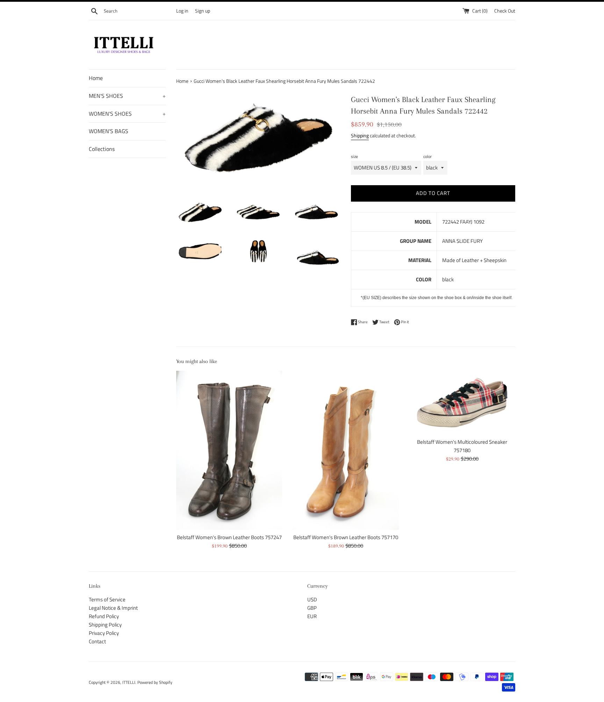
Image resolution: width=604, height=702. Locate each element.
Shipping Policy (105, 625)
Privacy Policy (104, 633)
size (354, 156)
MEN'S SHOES (127, 96)
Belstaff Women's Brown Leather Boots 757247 (229, 538)
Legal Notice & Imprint (113, 608)
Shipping (360, 135)
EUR (312, 616)
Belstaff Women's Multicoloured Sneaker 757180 (462, 446)
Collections (102, 149)
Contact (97, 641)
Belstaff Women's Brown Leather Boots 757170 (345, 538)
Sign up (202, 10)
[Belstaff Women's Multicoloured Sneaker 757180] (462, 402)
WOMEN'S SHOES (127, 113)
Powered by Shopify (154, 682)
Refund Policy (104, 616)
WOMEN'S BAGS (108, 131)
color (427, 156)
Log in (182, 10)
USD (312, 599)
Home (96, 78)
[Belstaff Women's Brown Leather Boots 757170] (345, 450)
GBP (312, 608)
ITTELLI (128, 682)
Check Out (504, 10)
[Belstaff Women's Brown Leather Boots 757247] (229, 450)
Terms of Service (107, 599)
